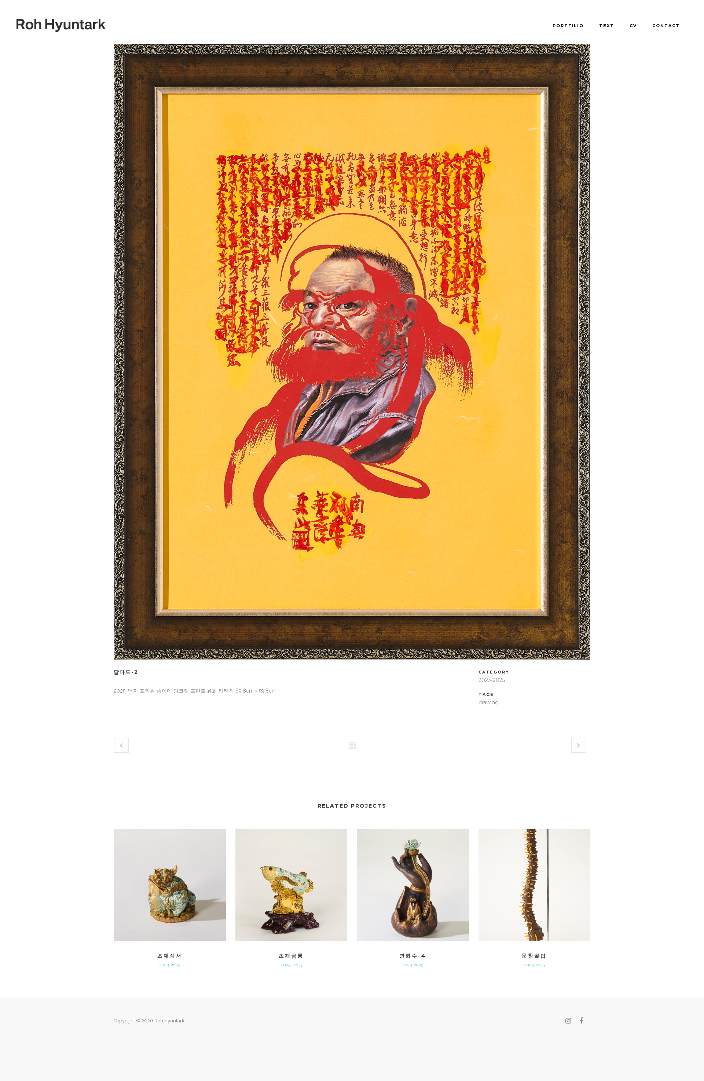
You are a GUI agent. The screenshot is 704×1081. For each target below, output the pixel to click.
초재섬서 (169, 955)
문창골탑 (534, 955)
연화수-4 (412, 955)
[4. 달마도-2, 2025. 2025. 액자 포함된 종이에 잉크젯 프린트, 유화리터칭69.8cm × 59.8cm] (352, 664)
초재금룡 (291, 955)
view (169, 884)
